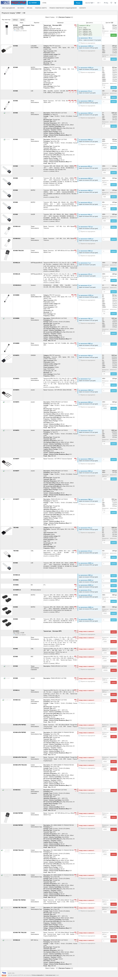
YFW (32, 166)
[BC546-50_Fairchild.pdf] (75, 379)
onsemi (33, 390)
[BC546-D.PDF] (69, 91)
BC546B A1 (16, 690)
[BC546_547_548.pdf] (75, 46)
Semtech (33, 285)
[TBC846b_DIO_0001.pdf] (75, 595)
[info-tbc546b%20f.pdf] (75, 551)
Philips (32, 25)
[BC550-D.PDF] (75, 390)
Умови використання (50, 975)
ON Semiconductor (36, 590)
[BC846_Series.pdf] (75, 940)
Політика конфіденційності (38, 975)
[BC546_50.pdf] (75, 528)
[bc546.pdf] (75, 68)
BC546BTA (16, 355)
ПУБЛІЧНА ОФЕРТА (41, 8)
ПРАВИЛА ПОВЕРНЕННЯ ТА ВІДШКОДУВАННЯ (63, 8)
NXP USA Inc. (34, 940)
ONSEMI (33, 355)
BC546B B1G (16, 238)
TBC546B (15, 527)
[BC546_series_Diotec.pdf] (75, 638)
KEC (32, 656)
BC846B (15, 595)
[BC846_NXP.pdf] (75, 263)
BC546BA (16, 580)
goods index (11, 973)
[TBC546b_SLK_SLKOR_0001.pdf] (75, 215)
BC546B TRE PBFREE (19, 875)
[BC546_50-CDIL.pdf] (75, 649)
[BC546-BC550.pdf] (75, 356)
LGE (32, 91)
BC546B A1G (16, 226)
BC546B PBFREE (18, 813)
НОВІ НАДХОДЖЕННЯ (8, 8)
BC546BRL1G (17, 590)
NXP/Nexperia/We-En (36, 262)
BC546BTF (16, 458)
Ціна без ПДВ (89, 3)
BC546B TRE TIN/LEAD (19, 907)
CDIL (32, 527)
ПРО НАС (29, 8)
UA (98, 3)
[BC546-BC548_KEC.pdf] (75, 657)
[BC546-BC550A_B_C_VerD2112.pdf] (72, 91)
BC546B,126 (16, 274)
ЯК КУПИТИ (21, 8)
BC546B (15, 46)
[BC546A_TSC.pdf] (75, 691)
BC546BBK (16, 295)
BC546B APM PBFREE (19, 724)
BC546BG (16, 585)
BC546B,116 (16, 262)
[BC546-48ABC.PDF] (75, 850)
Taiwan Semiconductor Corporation (35, 667)
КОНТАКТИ (82, 8)
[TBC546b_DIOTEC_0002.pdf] (75, 190)
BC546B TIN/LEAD (18, 250)
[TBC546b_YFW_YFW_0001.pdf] (75, 166)
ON (32, 585)
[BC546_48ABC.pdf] (75, 251)
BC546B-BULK (17, 285)
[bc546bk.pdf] (75, 295)
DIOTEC (33, 190)
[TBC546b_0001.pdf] (75, 178)
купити (114, 35)
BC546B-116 (16, 575)
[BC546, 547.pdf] (75, 26)
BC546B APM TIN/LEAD (20, 757)
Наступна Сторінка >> (65, 17)
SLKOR (33, 214)
